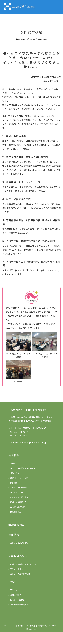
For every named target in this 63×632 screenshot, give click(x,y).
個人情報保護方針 (17, 599)
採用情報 (13, 534)
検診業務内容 (16, 525)
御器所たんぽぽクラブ (19, 502)
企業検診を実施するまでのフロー (24, 564)
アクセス (13, 590)
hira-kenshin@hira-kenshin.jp (30, 442)
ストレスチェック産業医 (20, 573)
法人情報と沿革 (16, 492)
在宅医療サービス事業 (19, 497)
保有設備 (13, 482)
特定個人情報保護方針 (19, 604)
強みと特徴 (14, 473)
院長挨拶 (13, 463)
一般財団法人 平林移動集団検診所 (29, 625)
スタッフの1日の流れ (19, 542)
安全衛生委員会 (16, 569)
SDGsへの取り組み (18, 506)
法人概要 (13, 455)
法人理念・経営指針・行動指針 (23, 468)
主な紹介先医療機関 (18, 487)
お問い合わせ (15, 595)
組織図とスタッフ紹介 (19, 478)
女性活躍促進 (15, 511)
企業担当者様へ (18, 556)
